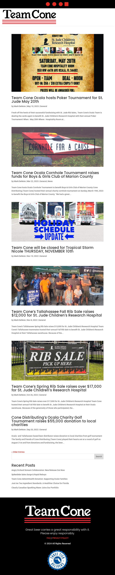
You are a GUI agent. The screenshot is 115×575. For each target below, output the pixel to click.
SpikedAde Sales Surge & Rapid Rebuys (29, 474)
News (50, 181)
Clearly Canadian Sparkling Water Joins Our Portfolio (35, 487)
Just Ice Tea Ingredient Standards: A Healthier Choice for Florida (40, 483)
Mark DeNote (20, 106)
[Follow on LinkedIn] (54, 4)
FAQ (48, 538)
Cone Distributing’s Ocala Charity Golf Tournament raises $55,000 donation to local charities (54, 421)
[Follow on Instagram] (61, 4)
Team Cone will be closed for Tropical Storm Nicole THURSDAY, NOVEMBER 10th (53, 249)
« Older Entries (18, 452)
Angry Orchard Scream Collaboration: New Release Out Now (38, 470)
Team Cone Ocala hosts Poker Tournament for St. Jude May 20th (57, 99)
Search (99, 456)
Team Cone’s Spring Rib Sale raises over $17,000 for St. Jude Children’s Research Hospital (57, 388)
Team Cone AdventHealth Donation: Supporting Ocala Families (39, 479)
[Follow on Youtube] (66, 4)
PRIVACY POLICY (60, 538)
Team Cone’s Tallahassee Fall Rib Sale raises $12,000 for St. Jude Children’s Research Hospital (57, 313)
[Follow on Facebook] (48, 4)
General (43, 106)
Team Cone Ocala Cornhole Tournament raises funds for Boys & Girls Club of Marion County (55, 174)
